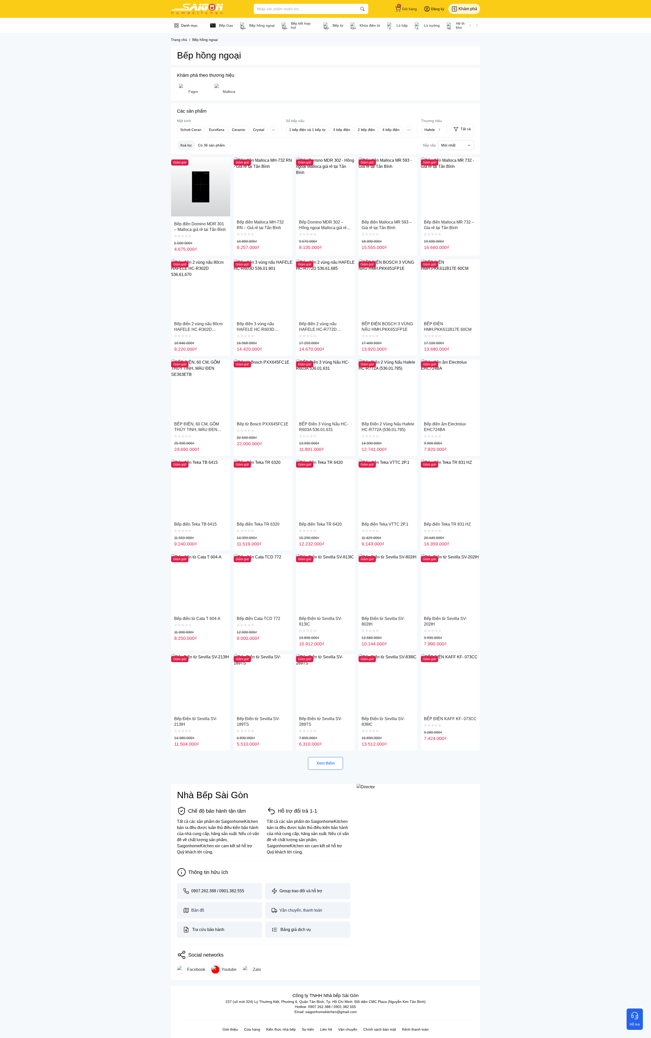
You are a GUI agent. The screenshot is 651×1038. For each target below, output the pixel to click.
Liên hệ (326, 1029)
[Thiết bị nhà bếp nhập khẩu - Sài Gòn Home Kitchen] (197, 9)
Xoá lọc (186, 145)
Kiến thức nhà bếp (281, 1029)
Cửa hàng (252, 1029)
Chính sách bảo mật (379, 1029)
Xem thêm (325, 763)
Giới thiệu (230, 1029)
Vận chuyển (347, 1029)
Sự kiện (308, 1029)
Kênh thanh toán (415, 1029)
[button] (470, 25)
